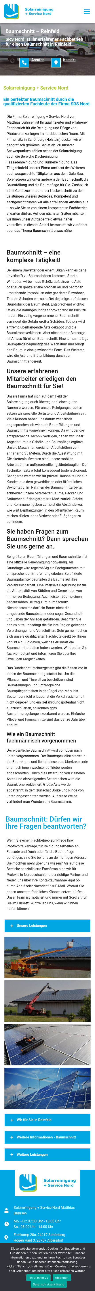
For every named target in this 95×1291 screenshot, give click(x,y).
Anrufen (37, 60)
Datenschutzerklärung (49, 1284)
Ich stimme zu (38, 1277)
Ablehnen (62, 1277)
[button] (87, 11)
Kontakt (69, 60)
